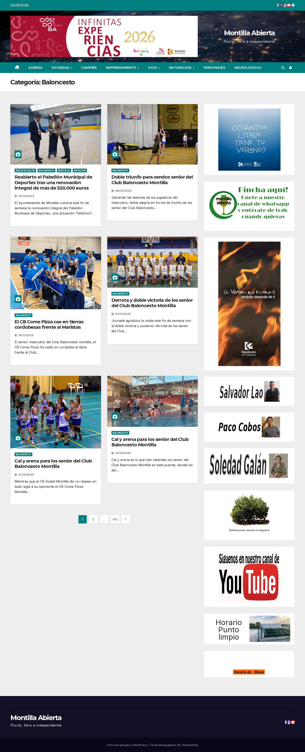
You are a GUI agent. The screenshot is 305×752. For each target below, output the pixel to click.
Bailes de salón (25, 170)
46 (114, 519)
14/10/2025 (123, 453)
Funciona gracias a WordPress (127, 745)
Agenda (35, 67)
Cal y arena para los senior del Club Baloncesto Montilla (53, 463)
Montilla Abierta (249, 33)
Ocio (153, 67)
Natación (80, 170)
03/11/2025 (123, 313)
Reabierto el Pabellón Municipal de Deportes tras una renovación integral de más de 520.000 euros (53, 182)
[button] (283, 68)
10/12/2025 (26, 196)
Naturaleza (181, 67)
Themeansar (190, 745)
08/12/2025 (123, 190)
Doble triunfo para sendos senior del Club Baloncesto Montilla (152, 179)
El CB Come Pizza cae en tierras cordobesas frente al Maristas (49, 324)
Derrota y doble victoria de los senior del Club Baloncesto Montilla (152, 302)
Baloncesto (46, 170)
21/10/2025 (26, 474)
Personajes (214, 67)
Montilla (64, 170)
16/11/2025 (26, 335)
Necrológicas (247, 67)
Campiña (89, 67)
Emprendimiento (121, 67)
